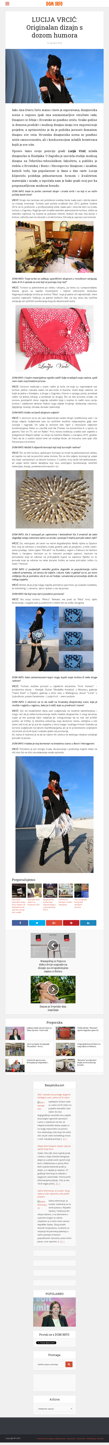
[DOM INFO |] (54, 3)
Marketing (91, 1440)
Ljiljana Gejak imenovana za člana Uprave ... (54, 1314)
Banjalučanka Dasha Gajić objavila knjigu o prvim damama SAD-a (49, 904)
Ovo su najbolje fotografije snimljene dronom (80, 903)
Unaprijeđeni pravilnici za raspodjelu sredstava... (88, 1045)
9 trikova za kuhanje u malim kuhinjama (65, 902)
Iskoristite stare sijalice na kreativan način (34, 902)
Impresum (71, 1440)
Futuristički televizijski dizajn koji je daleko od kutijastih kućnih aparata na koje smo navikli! (18, 906)
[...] (66, 1139)
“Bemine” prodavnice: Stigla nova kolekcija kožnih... (87, 1062)
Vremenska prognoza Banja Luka (51, 1440)
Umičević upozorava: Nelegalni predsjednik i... (38, 1061)
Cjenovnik (81, 1440)
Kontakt (100, 1440)
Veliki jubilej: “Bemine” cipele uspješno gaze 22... (88, 1029)
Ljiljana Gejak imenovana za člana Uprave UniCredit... (39, 1029)
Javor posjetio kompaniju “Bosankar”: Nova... (38, 1045)
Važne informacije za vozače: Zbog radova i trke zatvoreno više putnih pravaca (53, 1193)
